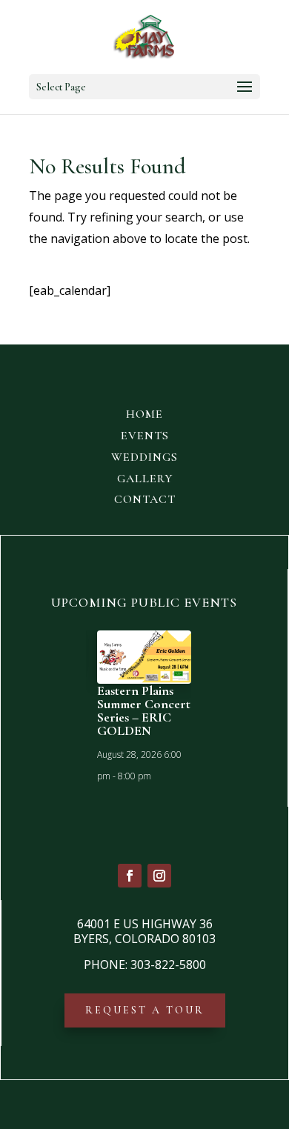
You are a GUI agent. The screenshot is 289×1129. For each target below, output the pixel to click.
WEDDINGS (144, 457)
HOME (144, 414)
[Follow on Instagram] (159, 875)
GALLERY (145, 478)
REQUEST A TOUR (145, 1010)
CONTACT (145, 499)
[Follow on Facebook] (130, 875)
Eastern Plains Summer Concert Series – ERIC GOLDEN (143, 710)
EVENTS (145, 435)
